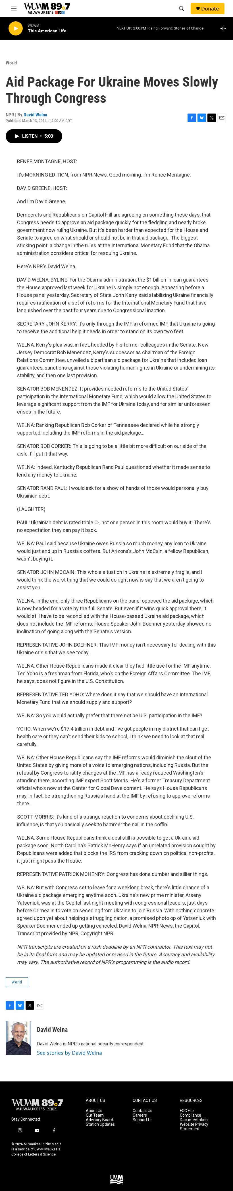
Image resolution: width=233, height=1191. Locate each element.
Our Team (95, 1115)
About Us (94, 1111)
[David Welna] (18, 1038)
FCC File (187, 1111)
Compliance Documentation (194, 1117)
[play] (15, 28)
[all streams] (224, 28)
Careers (140, 1115)
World (11, 63)
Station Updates (100, 1124)
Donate (210, 9)
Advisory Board (99, 1120)
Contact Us (142, 1111)
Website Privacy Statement (194, 1126)
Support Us (143, 1120)
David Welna (35, 115)
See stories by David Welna (69, 1052)
